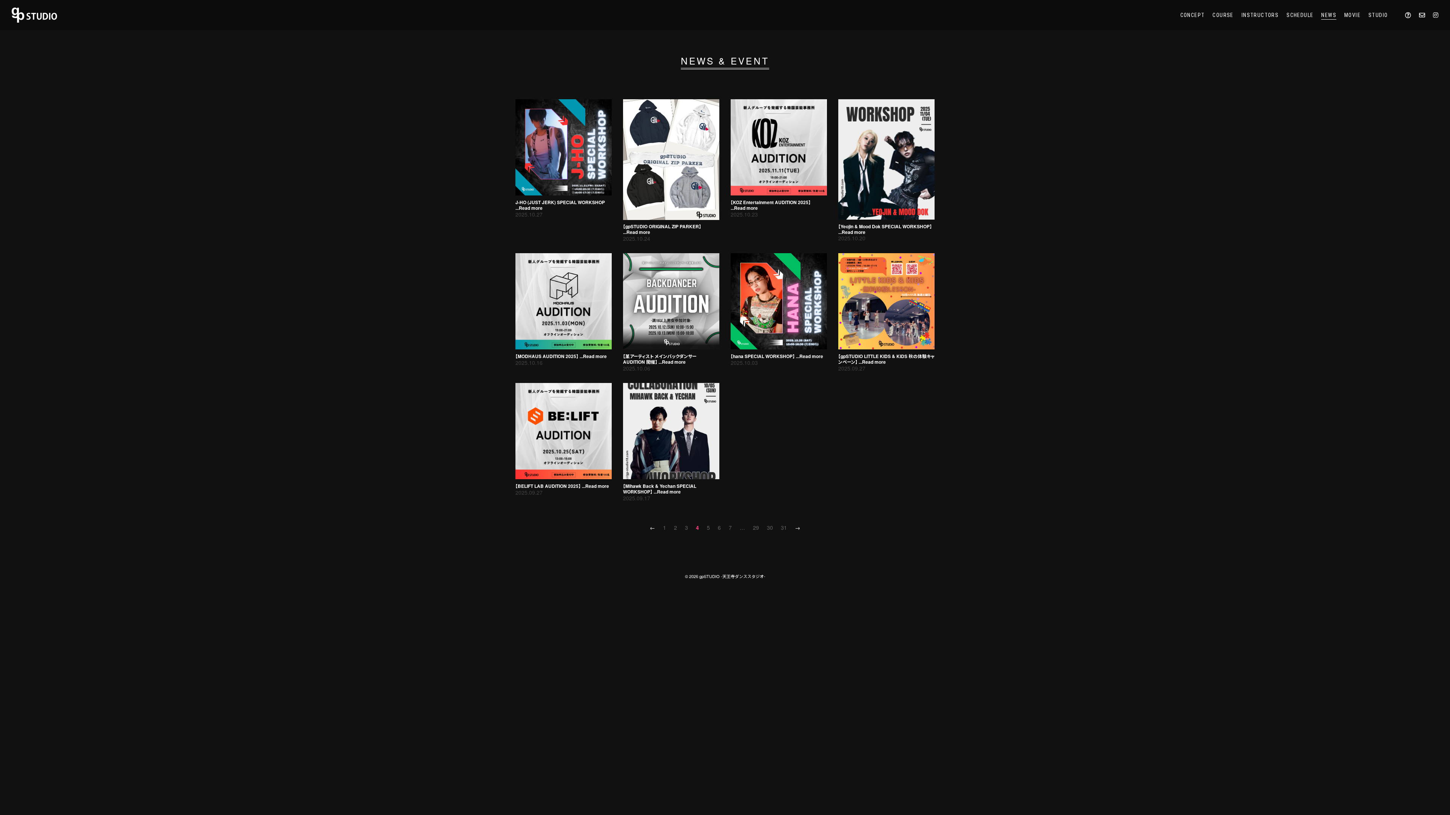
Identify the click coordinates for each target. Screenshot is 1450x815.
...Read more (529, 208)
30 (770, 527)
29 (756, 527)
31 (784, 527)
